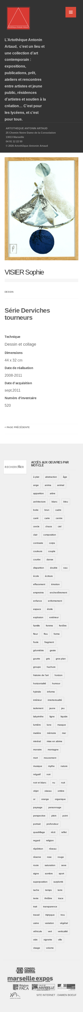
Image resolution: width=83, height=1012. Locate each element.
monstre (37, 749)
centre (59, 518)
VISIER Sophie (24, 272)
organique (60, 799)
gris (48, 658)
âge (65, 477)
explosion (38, 617)
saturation (50, 865)
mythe (51, 766)
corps (52, 543)
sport (61, 873)
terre (60, 890)
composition (49, 534)
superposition (40, 881)
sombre (49, 873)
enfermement (55, 601)
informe (51, 691)
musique (37, 766)
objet (36, 791)
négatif (37, 774)
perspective (39, 815)
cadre (58, 510)
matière (37, 733)
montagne (53, 749)
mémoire (51, 733)
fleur (35, 634)
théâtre (48, 898)
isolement (38, 708)
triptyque (50, 915)
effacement (39, 584)
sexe (63, 865)
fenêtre (63, 625)
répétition (38, 848)
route (36, 865)
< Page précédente (17, 427)
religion (50, 840)
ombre (61, 791)
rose (49, 857)
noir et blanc (39, 782)
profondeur (52, 824)
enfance (37, 601)
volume (50, 948)
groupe (37, 667)
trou (63, 915)
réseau (52, 848)
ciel (59, 526)
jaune (52, 708)
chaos (48, 526)
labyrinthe (38, 716)
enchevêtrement (58, 592)
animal (60, 485)
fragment (49, 642)
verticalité (63, 931)
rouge (61, 857)
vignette (48, 939)
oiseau (48, 791)
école (36, 576)
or (34, 799)
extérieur (54, 617)
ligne (52, 716)
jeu (63, 708)
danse (50, 559)
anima (48, 485)
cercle (36, 526)
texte (36, 898)
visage (36, 948)
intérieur (37, 700)
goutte (36, 658)
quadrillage (39, 832)
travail (36, 915)
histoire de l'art (41, 675)
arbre (52, 493)
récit (53, 832)
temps (48, 890)
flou (46, 634)
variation (49, 923)
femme (49, 625)
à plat (36, 477)
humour (56, 683)
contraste (38, 543)
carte (47, 518)
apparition (38, 493)
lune (49, 724)
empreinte (38, 592)
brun (46, 510)
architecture (39, 501)
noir (48, 774)
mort (35, 758)
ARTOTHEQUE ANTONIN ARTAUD (26, 128)
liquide (64, 716)
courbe (37, 559)
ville (60, 939)
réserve (37, 857)
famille (36, 625)
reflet (64, 832)
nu (53, 782)
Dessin (9, 292)
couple (51, 551)
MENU (70, 12)
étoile (50, 609)
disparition (38, 567)
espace (37, 609)
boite (36, 510)
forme (57, 634)
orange (45, 799)
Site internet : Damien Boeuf (56, 995)
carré (36, 518)
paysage (37, 807)
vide (35, 939)
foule (36, 642)
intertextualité (55, 700)
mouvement (50, 758)
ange (36, 485)
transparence (50, 906)
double (53, 567)
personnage (54, 807)
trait (35, 906)
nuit (63, 782)
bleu (65, 501)
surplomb (58, 881)
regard (36, 840)
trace (60, 898)
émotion (55, 584)
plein (53, 815)
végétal (64, 923)
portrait (37, 824)
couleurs (37, 551)
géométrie (38, 650)
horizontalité (39, 683)
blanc (54, 501)
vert (50, 931)
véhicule (37, 931)
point (65, 815)
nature (64, 766)
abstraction (51, 477)
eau (65, 567)
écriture (49, 576)
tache (36, 890)
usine (36, 923)
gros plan (61, 658)
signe (36, 873)
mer (64, 733)
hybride (37, 691)
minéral (37, 741)
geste (53, 650)
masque (61, 724)
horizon (58, 675)
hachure (51, 667)
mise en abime (54, 741)
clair (35, 534)
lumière (37, 724)
